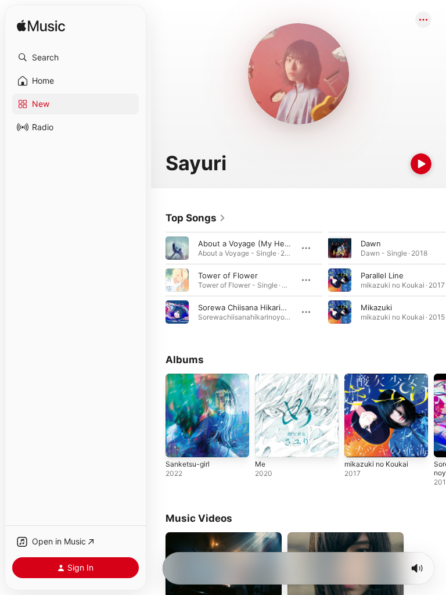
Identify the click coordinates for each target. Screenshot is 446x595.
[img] (41, 26)
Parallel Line (382, 275)
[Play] (421, 163)
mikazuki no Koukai (376, 464)
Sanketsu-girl (188, 464)
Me (260, 464)
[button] (75, 57)
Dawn (371, 243)
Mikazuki (376, 307)
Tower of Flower (228, 275)
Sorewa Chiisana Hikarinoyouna (255, 307)
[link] (196, 218)
